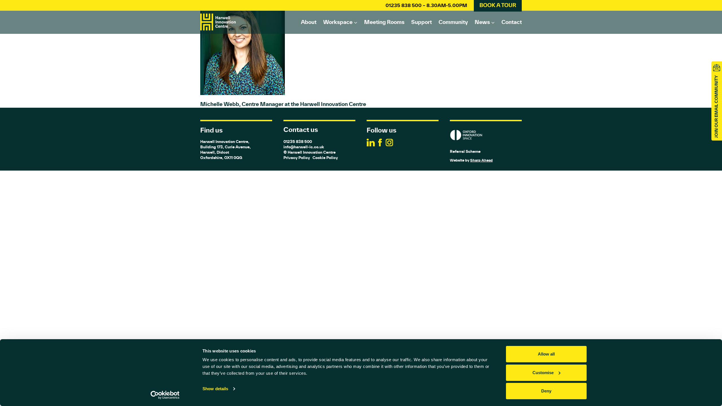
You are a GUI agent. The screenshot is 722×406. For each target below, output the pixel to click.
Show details (215, 388)
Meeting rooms (384, 22)
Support (421, 22)
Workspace (338, 22)
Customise (543, 372)
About (308, 22)
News (482, 22)
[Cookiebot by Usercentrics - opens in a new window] (165, 395)
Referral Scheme (465, 151)
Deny (546, 391)
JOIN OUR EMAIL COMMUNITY (716, 106)
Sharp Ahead (481, 160)
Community (453, 22)
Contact (511, 22)
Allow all (546, 354)
